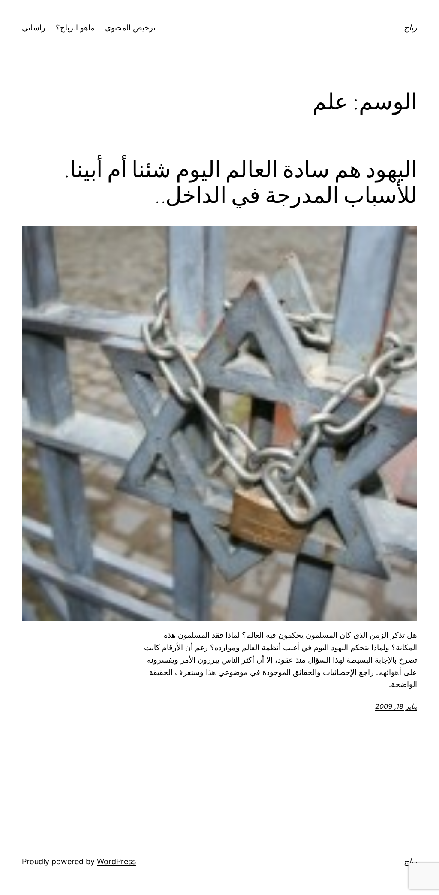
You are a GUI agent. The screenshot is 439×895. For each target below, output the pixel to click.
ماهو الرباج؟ (75, 27)
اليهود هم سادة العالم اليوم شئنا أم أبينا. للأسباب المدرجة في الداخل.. (240, 182)
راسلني (33, 27)
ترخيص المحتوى (130, 27)
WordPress (116, 861)
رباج (410, 27)
